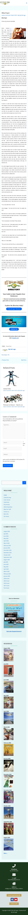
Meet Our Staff (7, 509)
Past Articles (7, 504)
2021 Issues (6, 585)
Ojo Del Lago (12, 349)
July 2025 (6, 562)
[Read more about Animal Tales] (11, 378)
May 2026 (6, 538)
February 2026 (7, 545)
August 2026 (7, 531)
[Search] (24, 482)
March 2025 (6, 571)
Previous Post (5, 360)
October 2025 (7, 555)
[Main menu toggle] (26, 3)
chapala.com (15, 338)
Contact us (6, 511)
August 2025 (7, 559)
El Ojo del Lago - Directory (14, 309)
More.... (6, 853)
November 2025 (8, 552)
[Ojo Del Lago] (5, 350)
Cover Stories (7, 500)
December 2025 (7, 550)
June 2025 (6, 564)
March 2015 (14, 15)
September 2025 (8, 557)
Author (3, 346)
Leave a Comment (6, 15)
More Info (6, 514)
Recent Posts (8, 346)
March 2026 (6, 543)
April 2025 (6, 569)
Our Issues (6, 516)
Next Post (24, 360)
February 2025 (7, 574)
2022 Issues (6, 583)
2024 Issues (6, 578)
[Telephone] (14, 865)
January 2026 (7, 548)
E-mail (14, 878)
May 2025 (6, 566)
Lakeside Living (7, 497)
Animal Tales (7, 389)
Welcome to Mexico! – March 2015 (13, 405)
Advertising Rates (8, 507)
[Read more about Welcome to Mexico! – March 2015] (13, 398)
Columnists (6, 502)
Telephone (14, 869)
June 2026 (6, 536)
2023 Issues (6, 581)
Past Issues (6, 588)
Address (14, 887)
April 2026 (6, 541)
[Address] (14, 883)
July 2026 (6, 533)
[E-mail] (14, 874)
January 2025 (7, 576)
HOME (5, 495)
